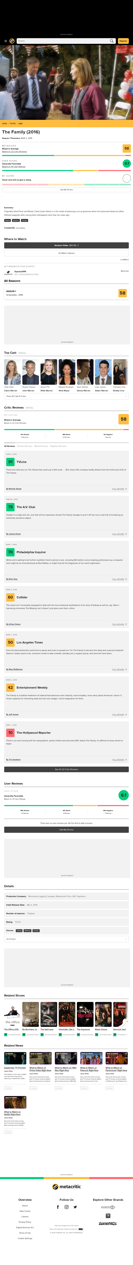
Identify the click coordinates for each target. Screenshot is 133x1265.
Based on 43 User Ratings (13, 166)
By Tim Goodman (13, 760)
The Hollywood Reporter (29, 732)
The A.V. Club (21, 507)
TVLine (17, 461)
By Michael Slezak (13, 489)
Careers (24, 1216)
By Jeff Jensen (12, 714)
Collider (18, 597)
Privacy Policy (25, 1222)
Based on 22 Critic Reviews (14, 151)
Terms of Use (25, 1233)
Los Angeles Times (25, 642)
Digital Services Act (25, 1227)
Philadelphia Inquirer (27, 552)
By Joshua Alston (13, 534)
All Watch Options (66, 253)
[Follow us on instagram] (66, 1208)
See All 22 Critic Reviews (66, 769)
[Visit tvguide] (108, 1217)
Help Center (25, 1211)
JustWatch (124, 259)
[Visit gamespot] (108, 1209)
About (25, 1205)
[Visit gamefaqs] (108, 1224)
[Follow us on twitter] (75, 1208)
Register (123, 41)
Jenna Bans (20, 228)
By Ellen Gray (11, 579)
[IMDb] (81, 1229)
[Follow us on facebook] (58, 1208)
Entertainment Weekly (28, 687)
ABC (21, 123)
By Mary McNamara (14, 669)
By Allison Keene (13, 624)
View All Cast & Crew (16, 396)
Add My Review (66, 190)
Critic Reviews (14, 407)
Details (9, 886)
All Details (11, 939)
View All (22, 353)
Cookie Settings (25, 1238)
